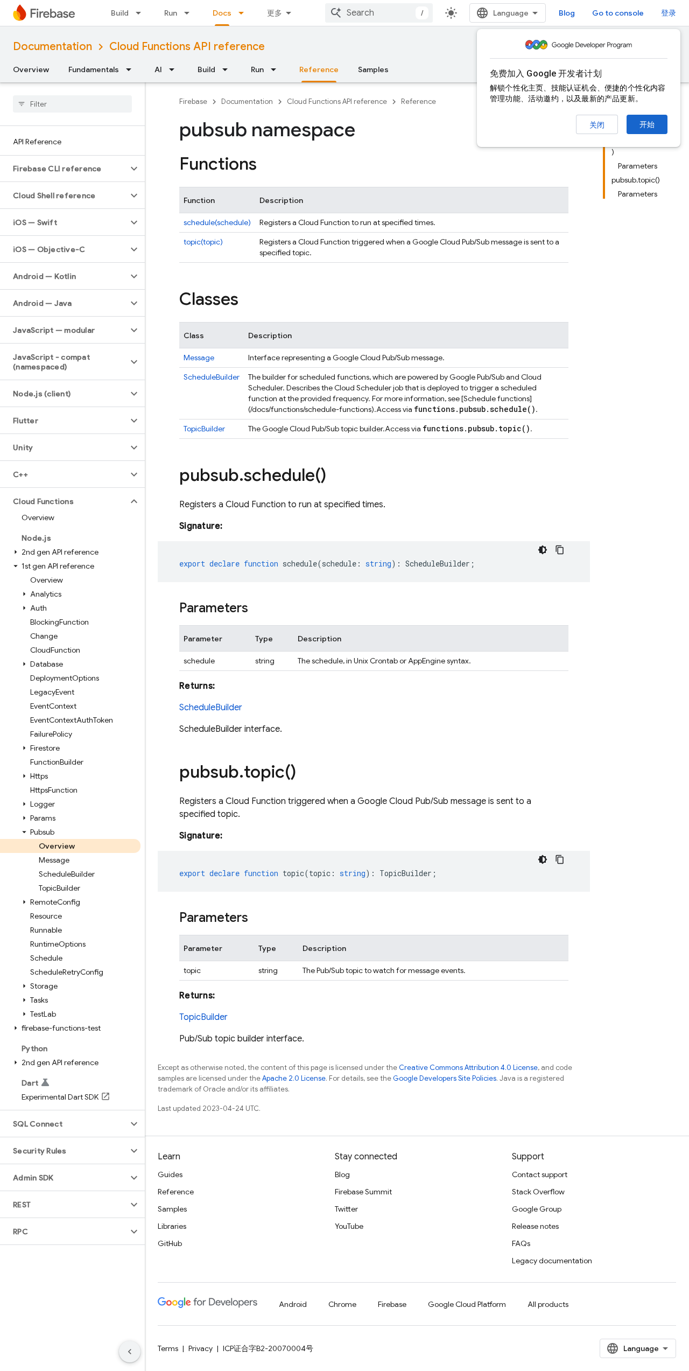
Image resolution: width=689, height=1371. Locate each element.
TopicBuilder (204, 428)
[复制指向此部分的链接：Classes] (249, 300)
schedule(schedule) (217, 222)
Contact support (539, 1174)
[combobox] (379, 13)
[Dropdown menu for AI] (175, 69)
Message (199, 357)
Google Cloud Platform (467, 1304)
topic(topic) (203, 242)
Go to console (618, 13)
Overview (31, 69)
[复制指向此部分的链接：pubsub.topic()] (307, 773)
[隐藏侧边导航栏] (129, 1351)
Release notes (535, 1226)
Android (293, 1304)
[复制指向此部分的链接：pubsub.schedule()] (337, 476)
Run (170, 13)
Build (120, 13)
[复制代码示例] (559, 549)
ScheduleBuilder (212, 377)
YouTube (349, 1226)
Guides (170, 1174)
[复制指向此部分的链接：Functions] (267, 165)
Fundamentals (93, 69)
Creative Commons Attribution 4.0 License (468, 1067)
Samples (373, 69)
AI (158, 69)
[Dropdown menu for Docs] (244, 13)
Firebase (193, 101)
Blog (567, 13)
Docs (222, 13)
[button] (64, 169)
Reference (319, 69)
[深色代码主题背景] (542, 549)
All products (548, 1304)
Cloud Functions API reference (187, 46)
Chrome (342, 1304)
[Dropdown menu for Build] (141, 13)
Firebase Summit (363, 1192)
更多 (274, 13)
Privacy (200, 1348)
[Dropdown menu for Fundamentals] (132, 69)
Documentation (52, 46)
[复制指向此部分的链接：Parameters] (259, 609)
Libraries (172, 1226)
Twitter (346, 1209)
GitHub (170, 1243)
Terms (168, 1348)
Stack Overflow (538, 1192)
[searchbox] (72, 104)
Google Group (536, 1209)
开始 (647, 124)
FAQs (521, 1243)
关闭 (596, 125)
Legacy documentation (552, 1260)
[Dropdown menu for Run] (190, 13)
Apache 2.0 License (294, 1078)
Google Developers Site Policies (444, 1078)
